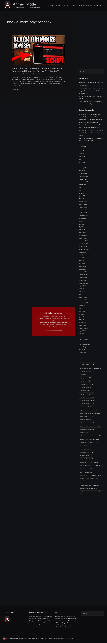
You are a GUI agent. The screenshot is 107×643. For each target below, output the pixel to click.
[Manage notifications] (4, 638)
